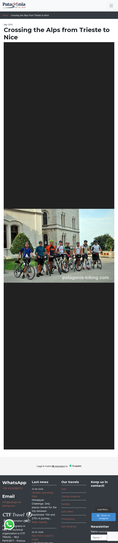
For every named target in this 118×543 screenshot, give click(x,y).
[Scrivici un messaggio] (9, 524)
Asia (63, 488)
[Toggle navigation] (111, 6)
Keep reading (39, 522)
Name (99, 531)
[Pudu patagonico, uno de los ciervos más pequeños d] (103, 497)
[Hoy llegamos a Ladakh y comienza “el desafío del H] (95, 497)
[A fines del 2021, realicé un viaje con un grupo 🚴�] (103, 502)
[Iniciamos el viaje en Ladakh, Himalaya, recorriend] (111, 493)
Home (5, 15)
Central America (70, 496)
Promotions (68, 518)
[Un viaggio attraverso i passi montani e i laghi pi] (103, 493)
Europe (65, 503)
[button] (12, 245)
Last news (67, 511)
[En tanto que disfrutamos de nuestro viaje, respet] (95, 493)
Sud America (68, 526)
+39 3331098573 (12, 488)
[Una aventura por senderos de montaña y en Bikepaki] (111, 502)
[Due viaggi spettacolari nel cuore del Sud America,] (111, 497)
